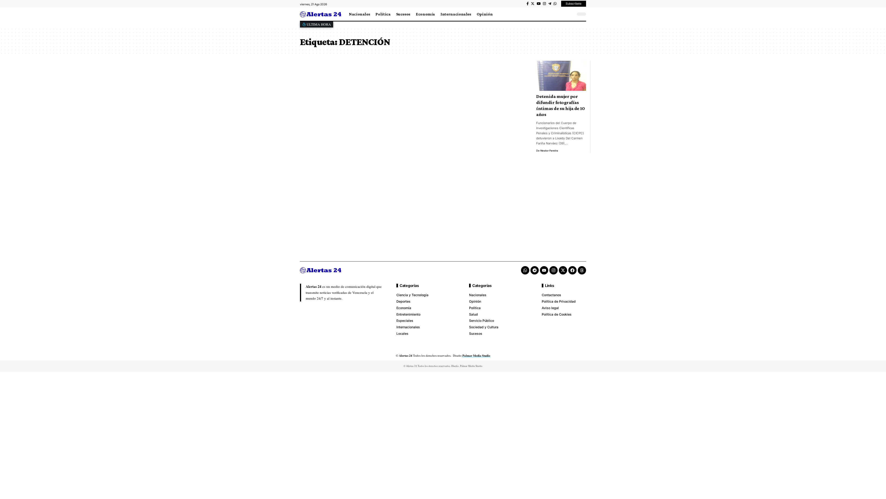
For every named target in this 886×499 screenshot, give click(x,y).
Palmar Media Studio (476, 355)
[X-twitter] (563, 270)
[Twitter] (533, 4)
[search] (571, 14)
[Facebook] (527, 4)
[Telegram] (549, 4)
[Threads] (582, 270)
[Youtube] (544, 270)
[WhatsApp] (555, 4)
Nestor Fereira (549, 150)
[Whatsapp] (525, 270)
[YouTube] (539, 4)
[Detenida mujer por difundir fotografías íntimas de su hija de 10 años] (561, 76)
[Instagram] (544, 4)
